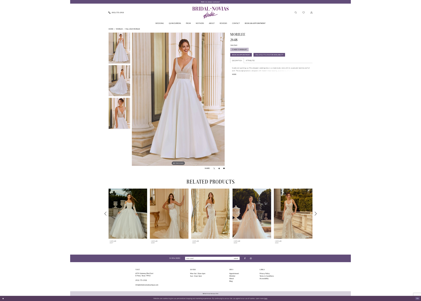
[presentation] (128, 214)
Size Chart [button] (233, 45)
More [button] (234, 74)
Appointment (234, 273)
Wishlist (232, 276)
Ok (417, 298)
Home (111, 29)
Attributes (250, 60)
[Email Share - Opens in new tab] (224, 168)
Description (237, 60)
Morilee (119, 29)
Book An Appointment (241, 55)
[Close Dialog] (3, 298)
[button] (311, 12)
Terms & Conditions (267, 276)
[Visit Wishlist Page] (304, 12)
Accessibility (264, 278)
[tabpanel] (119, 49)
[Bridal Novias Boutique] (210, 12)
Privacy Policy (265, 273)
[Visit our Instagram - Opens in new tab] (251, 258)
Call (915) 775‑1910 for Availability (269, 55)
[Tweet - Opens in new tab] (214, 168)
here (265, 298)
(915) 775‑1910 (141, 280)
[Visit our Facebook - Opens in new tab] (244, 258)
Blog (231, 281)
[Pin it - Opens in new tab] (219, 168)
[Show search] (296, 12)
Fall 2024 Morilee (132, 29)
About (231, 278)
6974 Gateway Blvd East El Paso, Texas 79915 (144, 274)
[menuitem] (116, 12)
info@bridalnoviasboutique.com (146, 285)
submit (236, 258)
